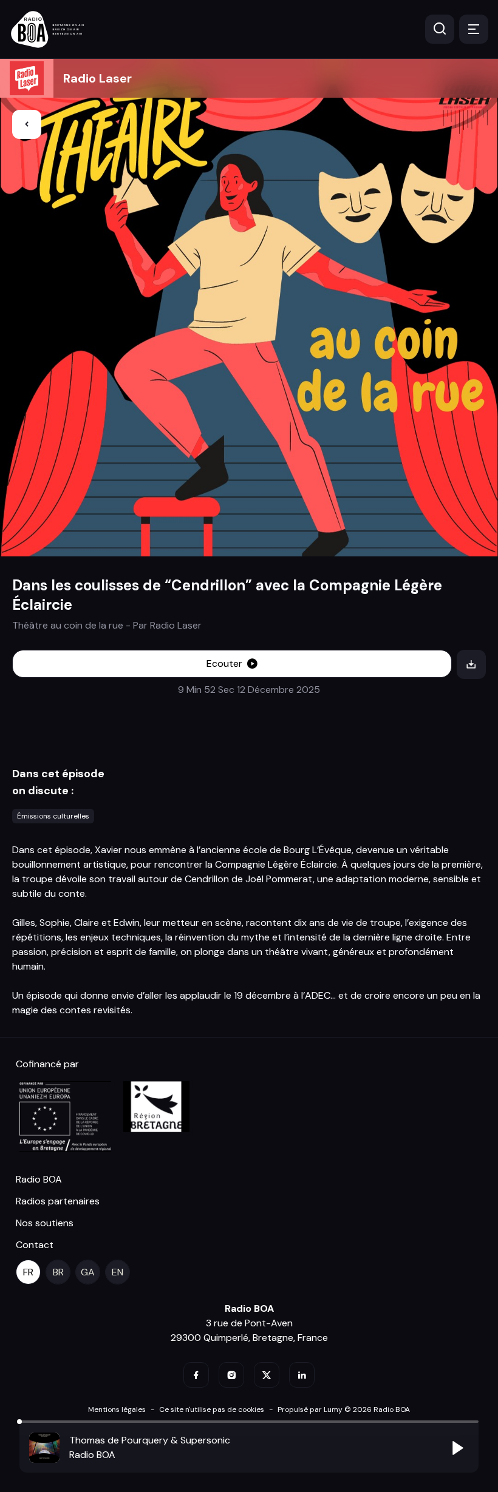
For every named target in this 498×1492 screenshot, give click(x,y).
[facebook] (196, 1375)
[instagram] (231, 1375)
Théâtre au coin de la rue (67, 625)
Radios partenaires (58, 1201)
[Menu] (473, 29)
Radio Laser (97, 78)
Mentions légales (117, 1409)
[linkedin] (302, 1375)
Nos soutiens (44, 1223)
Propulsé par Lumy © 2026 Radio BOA (344, 1409)
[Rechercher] (439, 29)
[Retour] (26, 124)
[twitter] (266, 1375)
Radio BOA (39, 1179)
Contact (34, 1244)
